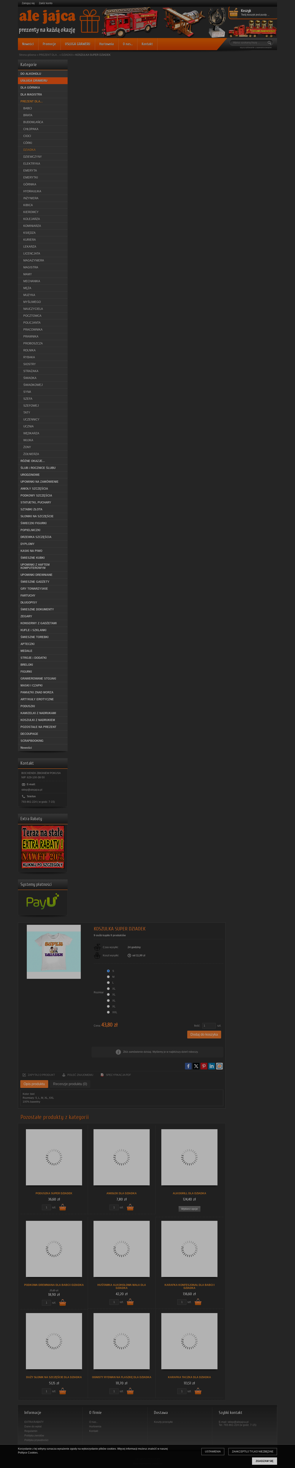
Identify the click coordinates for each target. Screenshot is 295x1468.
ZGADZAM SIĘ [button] (264, 1461)
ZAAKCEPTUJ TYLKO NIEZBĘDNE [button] (252, 1451)
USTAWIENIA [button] (213, 1451)
